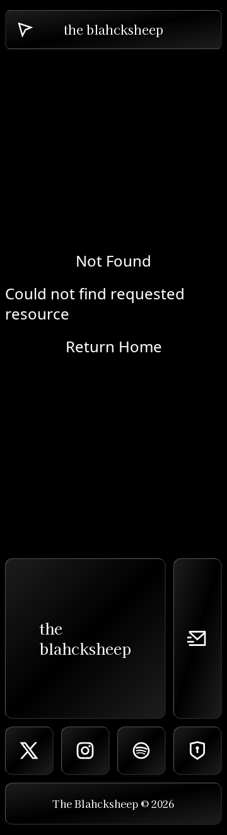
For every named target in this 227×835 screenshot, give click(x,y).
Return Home (114, 347)
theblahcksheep (85, 638)
